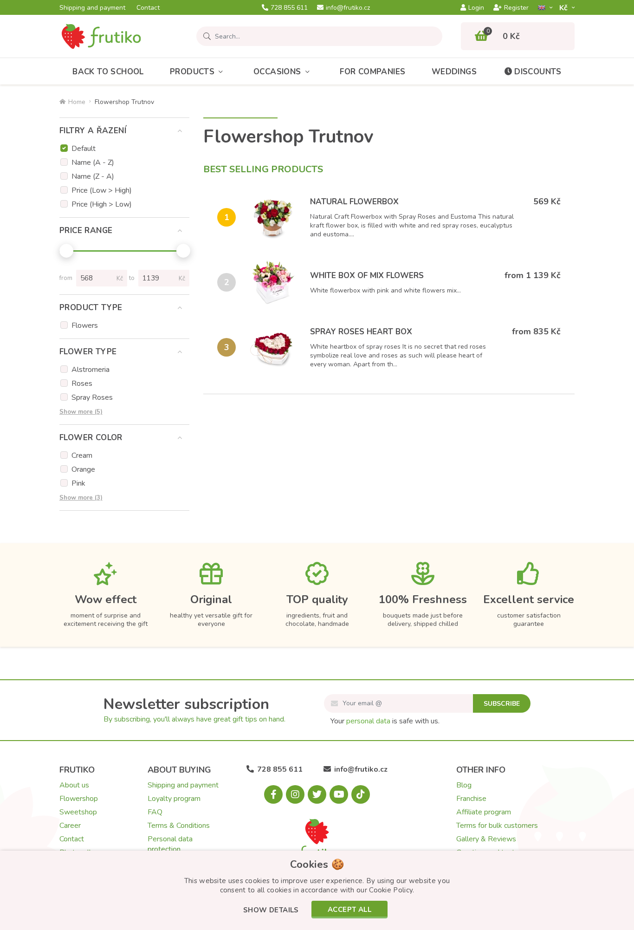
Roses (81, 383)
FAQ (155, 812)
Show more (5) (81, 412)
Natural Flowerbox (354, 201)
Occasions (277, 71)
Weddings (454, 71)
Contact (148, 8)
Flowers (84, 325)
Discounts (538, 71)
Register (516, 8)
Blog (464, 785)
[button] (271, 910)
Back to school (108, 71)
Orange (83, 469)
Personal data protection (170, 844)
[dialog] (317, 890)
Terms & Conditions (179, 825)
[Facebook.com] (273, 794)
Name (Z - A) (92, 176)
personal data (368, 721)
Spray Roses (92, 397)
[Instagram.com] (295, 794)
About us (74, 785)
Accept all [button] (349, 909)
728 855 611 (289, 8)
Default (83, 148)
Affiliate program (483, 812)
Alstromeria (90, 369)
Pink (78, 483)
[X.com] (317, 794)
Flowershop (78, 798)
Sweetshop (78, 812)
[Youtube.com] (339, 794)
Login (476, 8)
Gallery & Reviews (486, 839)
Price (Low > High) (101, 190)
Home (76, 102)
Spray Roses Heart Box (361, 331)
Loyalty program (174, 798)
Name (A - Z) (92, 162)
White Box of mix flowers (367, 275)
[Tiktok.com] (360, 794)
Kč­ (564, 8)
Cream (81, 455)
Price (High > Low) (101, 204)
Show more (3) (81, 498)
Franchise (471, 798)
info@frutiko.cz (348, 8)
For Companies (372, 71)
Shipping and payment (92, 8)
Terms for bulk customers (497, 825)
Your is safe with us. (385, 721)
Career (70, 825)
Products (192, 71)
